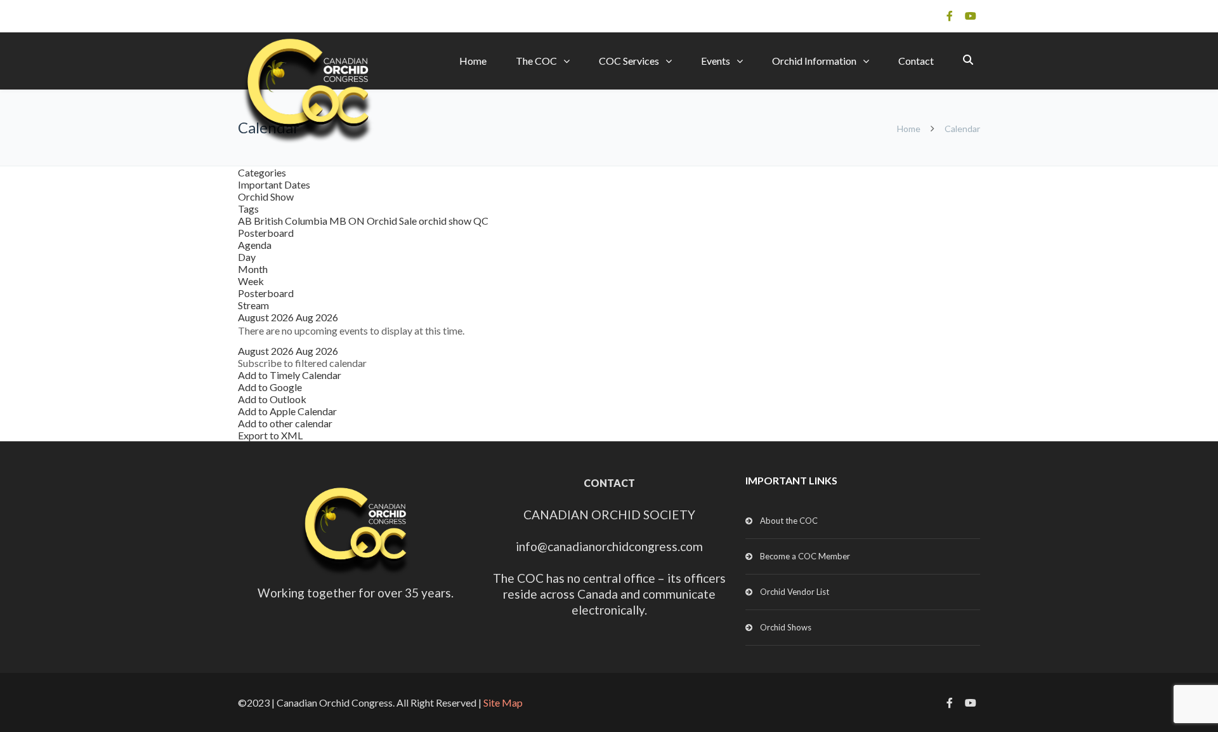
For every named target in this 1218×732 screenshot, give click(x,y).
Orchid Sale (393, 221)
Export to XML (270, 435)
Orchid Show (266, 196)
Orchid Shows (785, 627)
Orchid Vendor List (794, 592)
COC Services (629, 61)
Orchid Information (814, 61)
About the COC (789, 521)
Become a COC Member (805, 556)
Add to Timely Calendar (289, 375)
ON (357, 221)
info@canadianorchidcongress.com (609, 546)
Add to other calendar (285, 423)
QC (480, 221)
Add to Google (270, 387)
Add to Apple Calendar (287, 411)
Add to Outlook (272, 399)
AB (246, 221)
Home (473, 61)
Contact (916, 61)
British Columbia (291, 221)
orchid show (446, 221)
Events (715, 61)
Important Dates (274, 184)
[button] (302, 363)
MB (338, 221)
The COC (536, 61)
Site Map (503, 702)
